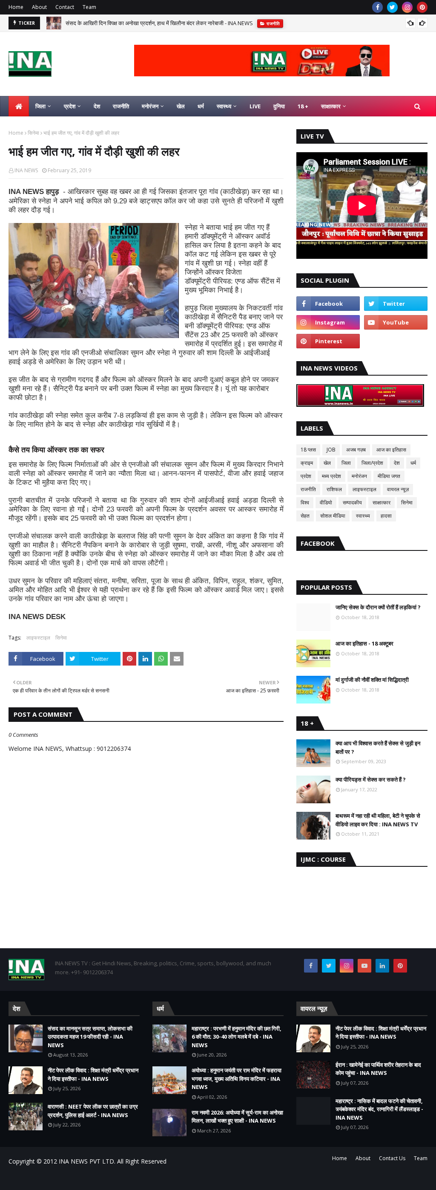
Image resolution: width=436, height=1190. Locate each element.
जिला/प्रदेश (372, 462)
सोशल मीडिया (332, 515)
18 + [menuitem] (303, 106)
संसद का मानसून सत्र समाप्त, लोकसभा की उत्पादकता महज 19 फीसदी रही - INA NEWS (90, 1037)
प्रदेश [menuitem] (69, 106)
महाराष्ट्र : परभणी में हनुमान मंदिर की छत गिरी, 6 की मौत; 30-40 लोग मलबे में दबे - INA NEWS (236, 1037)
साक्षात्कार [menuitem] (331, 106)
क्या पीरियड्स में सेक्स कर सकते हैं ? (371, 779)
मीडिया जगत (389, 476)
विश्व (305, 502)
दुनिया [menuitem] (279, 106)
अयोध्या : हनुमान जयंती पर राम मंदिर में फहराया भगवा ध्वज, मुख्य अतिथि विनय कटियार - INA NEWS (236, 1078)
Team (89, 7)
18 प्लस (308, 449)
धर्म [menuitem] (201, 106)
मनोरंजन (359, 476)
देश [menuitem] (97, 106)
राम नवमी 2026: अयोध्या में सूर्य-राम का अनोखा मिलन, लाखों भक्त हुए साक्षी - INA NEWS (237, 1117)
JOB (331, 449)
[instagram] (407, 7)
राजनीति (308, 489)
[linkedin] (382, 966)
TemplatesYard (73, 1178)
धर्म (413, 462)
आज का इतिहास (391, 449)
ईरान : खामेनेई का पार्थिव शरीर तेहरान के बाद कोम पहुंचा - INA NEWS (378, 1069)
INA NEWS (26, 170)
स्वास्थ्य (363, 515)
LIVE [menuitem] (255, 106)
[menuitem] (19, 106)
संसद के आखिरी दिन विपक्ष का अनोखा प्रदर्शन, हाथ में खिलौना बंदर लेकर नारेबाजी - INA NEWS (159, 23)
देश (397, 462)
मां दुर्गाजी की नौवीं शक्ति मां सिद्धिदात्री (372, 679)
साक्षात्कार (381, 502)
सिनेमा (33, 132)
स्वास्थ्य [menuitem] (224, 106)
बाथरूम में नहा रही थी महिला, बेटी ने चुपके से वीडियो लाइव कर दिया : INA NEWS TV (378, 820)
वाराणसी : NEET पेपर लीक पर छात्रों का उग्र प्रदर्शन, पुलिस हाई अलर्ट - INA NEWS (93, 1111)
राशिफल (334, 489)
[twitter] (392, 7)
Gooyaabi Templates (158, 1178)
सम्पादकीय (352, 502)
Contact (64, 7)
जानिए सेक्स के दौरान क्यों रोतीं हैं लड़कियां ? (378, 607)
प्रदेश (306, 476)
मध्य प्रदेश (331, 476)
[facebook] (377, 7)
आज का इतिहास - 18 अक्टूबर (364, 643)
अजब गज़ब (356, 449)
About (39, 7)
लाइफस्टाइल (38, 637)
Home (16, 7)
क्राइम (307, 462)
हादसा (386, 515)
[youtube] (395, 322)
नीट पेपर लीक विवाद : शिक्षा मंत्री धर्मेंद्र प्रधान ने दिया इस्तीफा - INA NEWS (93, 1074)
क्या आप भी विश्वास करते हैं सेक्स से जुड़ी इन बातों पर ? (378, 747)
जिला (346, 462)
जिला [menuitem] (40, 106)
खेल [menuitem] (181, 106)
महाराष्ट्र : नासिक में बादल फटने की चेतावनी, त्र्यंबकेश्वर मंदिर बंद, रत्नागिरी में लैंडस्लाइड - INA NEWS (379, 1109)
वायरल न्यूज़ (398, 489)
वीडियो (326, 502)
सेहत (305, 515)
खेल (327, 462)
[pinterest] (422, 7)
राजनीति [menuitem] (121, 106)
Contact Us (392, 1158)
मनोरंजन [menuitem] (150, 106)
